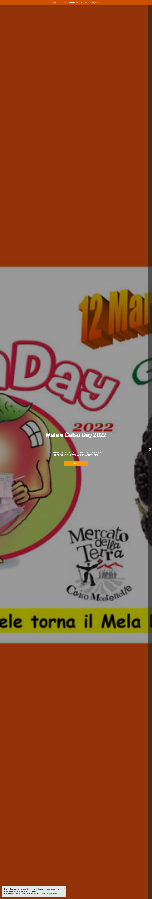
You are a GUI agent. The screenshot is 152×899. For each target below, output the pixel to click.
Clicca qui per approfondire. (48, 893)
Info (76, 464)
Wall (150, 449)
